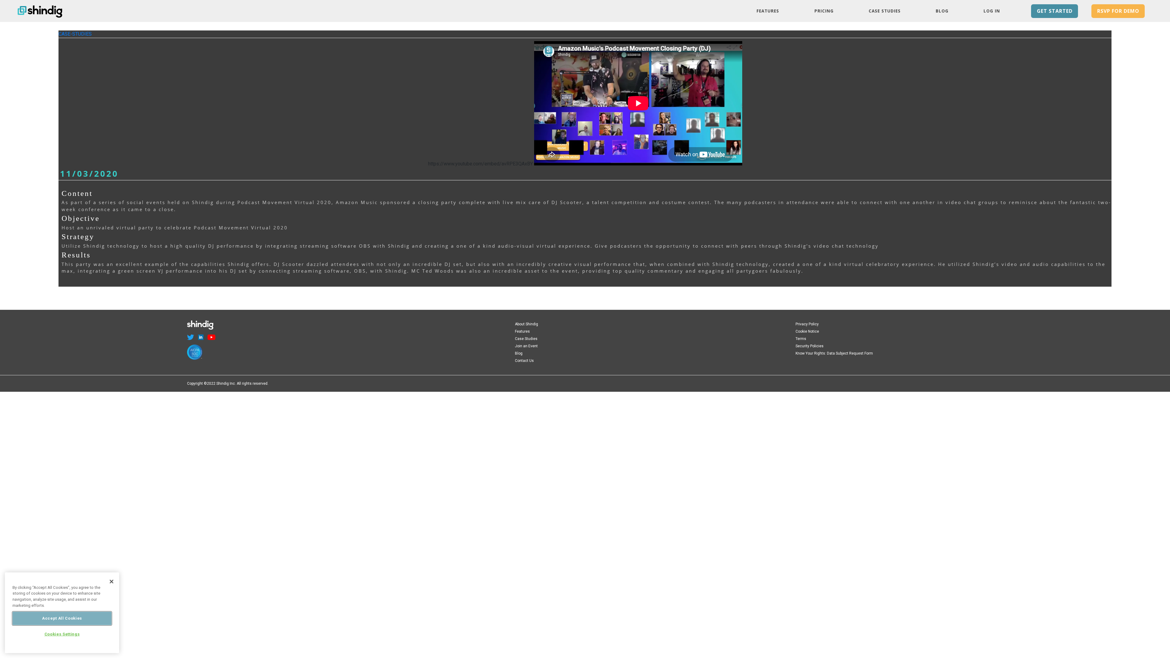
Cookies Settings (62, 634)
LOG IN (992, 11)
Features (768, 11)
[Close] (111, 581)
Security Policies (810, 346)
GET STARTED (1054, 11)
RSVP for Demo (1118, 11)
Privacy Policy (807, 324)
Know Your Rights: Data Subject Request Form (834, 353)
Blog (942, 11)
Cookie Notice (807, 331)
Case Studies (885, 11)
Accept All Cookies (62, 618)
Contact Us (524, 361)
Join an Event (526, 346)
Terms (801, 339)
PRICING (824, 11)
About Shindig (526, 324)
